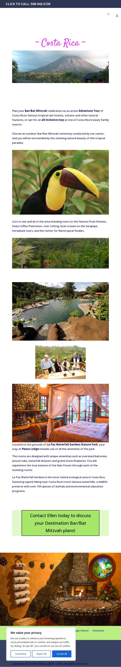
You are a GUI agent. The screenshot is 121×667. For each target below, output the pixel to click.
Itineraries (98, 630)
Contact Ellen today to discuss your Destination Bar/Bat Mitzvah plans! (60, 522)
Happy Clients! (81, 630)
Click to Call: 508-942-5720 (28, 4)
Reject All (41, 653)
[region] (41, 644)
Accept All (62, 653)
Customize (20, 653)
